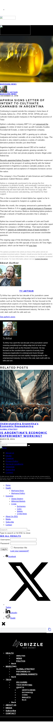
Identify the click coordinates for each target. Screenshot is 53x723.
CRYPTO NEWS (28, 690)
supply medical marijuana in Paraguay (36, 208)
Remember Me (20, 547)
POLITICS (20, 661)
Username (5, 539)
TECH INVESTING (24, 685)
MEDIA (9, 708)
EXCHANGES (27, 692)
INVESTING (11, 666)
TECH (8, 679)
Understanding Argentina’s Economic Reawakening (19, 425)
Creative (10, 458)
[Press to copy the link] (49, 630)
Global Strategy (9, 429)
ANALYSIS (20, 656)
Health (8, 488)
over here (33, 245)
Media (8, 455)
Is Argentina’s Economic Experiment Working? (23, 434)
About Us (10, 453)
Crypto (13, 504)
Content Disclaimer (41, 259)
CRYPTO (20, 687)
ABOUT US (11, 705)
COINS (25, 695)
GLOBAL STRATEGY (25, 669)
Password (4, 543)
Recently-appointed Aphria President (15, 160)
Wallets (20, 511)
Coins (19, 509)
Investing (9, 496)
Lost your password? (19, 551)
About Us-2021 (12, 516)
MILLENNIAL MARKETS (26, 674)
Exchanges (21, 506)
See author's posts (7, 317)
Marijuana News (8, 84)
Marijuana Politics (18, 493)
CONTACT (11, 713)
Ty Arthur (12, 92)
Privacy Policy (12, 461)
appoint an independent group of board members (27, 230)
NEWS (19, 658)
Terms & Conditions (14, 464)
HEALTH (10, 653)
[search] (29, 445)
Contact (9, 472)
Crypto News (22, 514)
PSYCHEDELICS (23, 672)
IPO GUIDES (21, 682)
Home (8, 485)
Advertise (10, 467)
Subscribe (10, 469)
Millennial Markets (18, 501)
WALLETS (26, 697)
